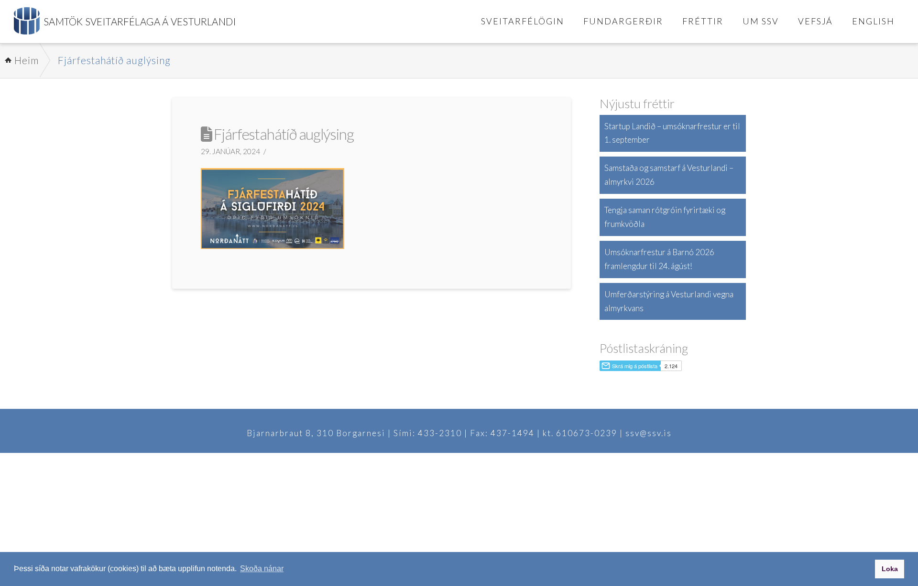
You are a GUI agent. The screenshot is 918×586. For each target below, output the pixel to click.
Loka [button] (890, 569)
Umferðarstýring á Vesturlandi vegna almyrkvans (668, 301)
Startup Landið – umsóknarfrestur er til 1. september (672, 133)
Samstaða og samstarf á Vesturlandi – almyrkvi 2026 (668, 175)
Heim (26, 60)
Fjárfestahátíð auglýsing (114, 60)
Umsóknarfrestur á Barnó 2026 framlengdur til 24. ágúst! (659, 259)
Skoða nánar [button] (262, 568)
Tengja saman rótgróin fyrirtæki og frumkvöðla (664, 217)
